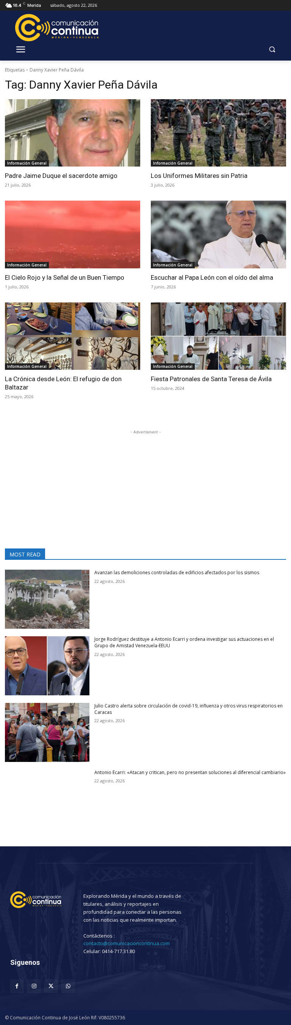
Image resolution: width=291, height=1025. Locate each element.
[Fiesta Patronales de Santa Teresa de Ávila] (218, 336)
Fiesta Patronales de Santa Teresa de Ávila (211, 379)
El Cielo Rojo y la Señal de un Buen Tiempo (64, 277)
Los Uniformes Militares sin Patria (199, 175)
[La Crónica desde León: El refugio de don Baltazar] (72, 336)
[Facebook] (16, 986)
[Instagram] (34, 986)
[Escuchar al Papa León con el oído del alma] (218, 234)
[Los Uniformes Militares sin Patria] (218, 133)
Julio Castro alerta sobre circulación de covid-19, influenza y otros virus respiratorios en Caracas (188, 709)
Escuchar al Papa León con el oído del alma (212, 277)
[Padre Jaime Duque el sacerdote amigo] (72, 133)
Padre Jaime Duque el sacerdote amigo (61, 175)
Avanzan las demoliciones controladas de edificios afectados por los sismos (176, 572)
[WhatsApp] (68, 986)
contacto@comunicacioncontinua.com (126, 943)
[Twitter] (51, 986)
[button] (272, 49)
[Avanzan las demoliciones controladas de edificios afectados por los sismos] (47, 599)
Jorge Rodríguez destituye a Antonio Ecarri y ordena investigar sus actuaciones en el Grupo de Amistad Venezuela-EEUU (184, 642)
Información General (27, 163)
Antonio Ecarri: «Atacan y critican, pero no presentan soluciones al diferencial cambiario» (190, 772)
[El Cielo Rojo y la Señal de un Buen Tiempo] (72, 234)
